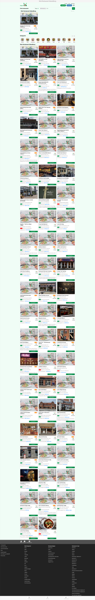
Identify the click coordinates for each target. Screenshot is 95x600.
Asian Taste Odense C (43, 130)
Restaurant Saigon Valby (25, 505)
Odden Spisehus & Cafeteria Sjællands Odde (62, 60)
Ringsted (73, 586)
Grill (25, 563)
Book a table (70, 114)
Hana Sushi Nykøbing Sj (62, 82)
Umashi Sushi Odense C (62, 152)
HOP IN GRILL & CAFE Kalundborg (43, 60)
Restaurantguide (51, 554)
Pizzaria (25, 577)
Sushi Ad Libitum (27, 581)
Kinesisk (25, 551)
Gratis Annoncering (4, 546)
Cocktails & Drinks (27, 579)
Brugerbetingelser (3, 552)
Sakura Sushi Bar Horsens (44, 295)
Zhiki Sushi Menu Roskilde (44, 199)
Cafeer (49, 549)
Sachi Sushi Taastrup (61, 366)
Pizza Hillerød (74, 588)
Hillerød (73, 549)
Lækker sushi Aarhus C (61, 246)
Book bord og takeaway (33, 33)
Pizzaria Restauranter (51, 558)
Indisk (25, 549)
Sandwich (26, 561)
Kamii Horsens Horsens (25, 318)
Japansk (25, 572)
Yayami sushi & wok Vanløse (62, 459)
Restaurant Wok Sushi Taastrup (45, 271)
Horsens (73, 577)
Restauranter (50, 547)
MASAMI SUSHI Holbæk (25, 82)
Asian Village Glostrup (61, 389)
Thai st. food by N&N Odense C (45, 152)
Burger (25, 570)
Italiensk (25, 567)
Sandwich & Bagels (27, 568)
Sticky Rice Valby (42, 482)
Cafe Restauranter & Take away (53, 556)
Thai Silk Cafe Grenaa (61, 342)
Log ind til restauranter (4, 548)
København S (74, 561)
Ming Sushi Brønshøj (43, 436)
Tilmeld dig (69, 5)
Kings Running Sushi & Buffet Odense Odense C (63, 131)
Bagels (25, 560)
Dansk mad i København (76, 593)
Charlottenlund (74, 579)
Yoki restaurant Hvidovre (25, 459)
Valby (73, 567)
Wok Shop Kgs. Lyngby (61, 505)
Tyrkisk (25, 556)
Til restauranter (3, 545)
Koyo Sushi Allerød (42, 389)
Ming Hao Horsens (42, 318)
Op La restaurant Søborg (44, 505)
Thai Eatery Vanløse (43, 530)
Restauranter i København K (76, 556)
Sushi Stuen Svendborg (25, 271)
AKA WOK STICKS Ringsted (62, 107)
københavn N (74, 558)
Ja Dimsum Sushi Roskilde (44, 178)
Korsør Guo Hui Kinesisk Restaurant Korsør (43, 83)
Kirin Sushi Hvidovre (24, 436)
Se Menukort (51, 66)
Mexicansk (26, 558)
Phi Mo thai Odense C (24, 178)
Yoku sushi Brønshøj (61, 482)
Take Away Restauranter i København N (78, 591)
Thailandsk (26, 554)
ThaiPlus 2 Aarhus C (43, 366)
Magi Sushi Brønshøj (61, 412)
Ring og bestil (33, 114)
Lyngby (73, 572)
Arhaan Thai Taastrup (61, 271)
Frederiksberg (74, 565)
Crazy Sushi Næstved (43, 224)
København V (74, 563)
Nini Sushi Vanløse (61, 436)
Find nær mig (43, 8)
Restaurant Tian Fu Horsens (62, 295)
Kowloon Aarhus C (42, 246)
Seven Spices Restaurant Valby (45, 459)
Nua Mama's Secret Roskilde (63, 178)
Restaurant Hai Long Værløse (26, 366)
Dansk (25, 547)
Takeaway (49, 551)
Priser (2, 550)
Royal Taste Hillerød (24, 342)
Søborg (73, 584)
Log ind (62, 5)
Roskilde (73, 551)
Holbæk (73, 581)
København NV (74, 560)
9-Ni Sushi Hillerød (61, 318)
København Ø (74, 568)
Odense (73, 554)
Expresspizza (50, 560)
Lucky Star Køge (60, 224)
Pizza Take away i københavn (76, 595)
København (74, 547)
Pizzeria (25, 574)
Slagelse (73, 574)
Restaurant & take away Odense (77, 570)
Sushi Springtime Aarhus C (25, 246)
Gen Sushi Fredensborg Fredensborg (25, 483)
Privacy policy (3, 555)
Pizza (25, 565)
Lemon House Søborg (24, 530)
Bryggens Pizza (50, 561)
